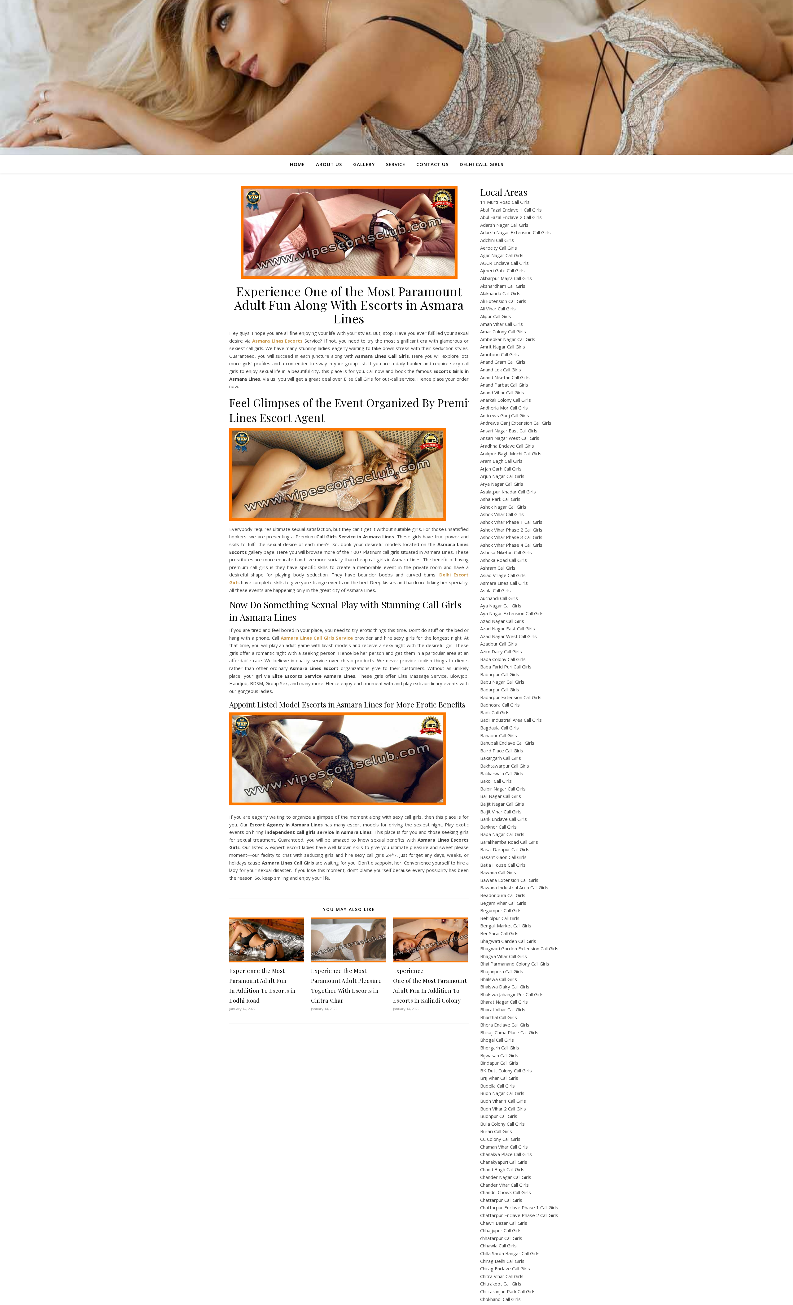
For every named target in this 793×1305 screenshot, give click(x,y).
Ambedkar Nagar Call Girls (507, 339)
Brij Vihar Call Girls (499, 1078)
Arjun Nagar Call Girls (502, 476)
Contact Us (432, 164)
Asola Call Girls (495, 590)
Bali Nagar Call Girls (500, 796)
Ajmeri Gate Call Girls (502, 270)
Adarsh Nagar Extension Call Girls (515, 232)
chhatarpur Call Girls (501, 1238)
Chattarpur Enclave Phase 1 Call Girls (519, 1207)
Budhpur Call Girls (498, 1116)
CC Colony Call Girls (500, 1139)
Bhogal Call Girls (497, 1040)
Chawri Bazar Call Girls (503, 1223)
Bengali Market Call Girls (505, 925)
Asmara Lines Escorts (277, 341)
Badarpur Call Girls (499, 689)
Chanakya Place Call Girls (506, 1154)
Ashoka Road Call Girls (503, 560)
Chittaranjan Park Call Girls (508, 1291)
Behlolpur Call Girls (499, 918)
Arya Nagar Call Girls (501, 484)
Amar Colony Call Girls (503, 331)
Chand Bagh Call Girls (502, 1169)
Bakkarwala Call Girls (501, 773)
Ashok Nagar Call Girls (503, 507)
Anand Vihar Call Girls (502, 392)
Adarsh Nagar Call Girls (504, 225)
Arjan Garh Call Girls (501, 469)
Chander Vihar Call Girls (504, 1185)
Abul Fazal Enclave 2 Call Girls (511, 217)
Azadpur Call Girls (498, 644)
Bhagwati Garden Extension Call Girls (519, 948)
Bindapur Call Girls (499, 1063)
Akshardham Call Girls (502, 286)
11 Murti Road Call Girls (505, 202)
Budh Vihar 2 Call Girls (503, 1109)
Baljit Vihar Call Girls (501, 811)
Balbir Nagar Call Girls (503, 789)
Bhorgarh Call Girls (499, 1047)
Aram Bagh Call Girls (501, 461)
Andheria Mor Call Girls (504, 408)
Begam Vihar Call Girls (503, 903)
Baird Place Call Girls (501, 750)
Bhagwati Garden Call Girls (508, 941)
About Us (329, 164)
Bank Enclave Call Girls (503, 819)
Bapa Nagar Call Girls (502, 834)
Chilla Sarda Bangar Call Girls (510, 1253)
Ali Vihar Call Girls (498, 308)
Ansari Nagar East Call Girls (508, 430)
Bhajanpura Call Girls (501, 971)
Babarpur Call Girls (499, 674)
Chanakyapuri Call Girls (503, 1162)
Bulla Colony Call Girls (502, 1124)
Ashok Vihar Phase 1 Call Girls (511, 522)
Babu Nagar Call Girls (502, 682)
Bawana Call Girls (498, 872)
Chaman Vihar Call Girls (504, 1147)
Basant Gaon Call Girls (503, 857)
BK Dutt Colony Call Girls (506, 1070)
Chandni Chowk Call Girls (505, 1192)
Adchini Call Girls (497, 240)
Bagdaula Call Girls (499, 728)
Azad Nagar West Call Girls (508, 636)
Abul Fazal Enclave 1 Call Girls (511, 210)
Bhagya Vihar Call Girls (503, 956)
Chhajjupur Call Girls (501, 1230)
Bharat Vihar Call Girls (502, 1009)
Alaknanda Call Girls (500, 293)
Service (395, 164)
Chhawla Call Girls (498, 1245)
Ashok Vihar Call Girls (502, 514)
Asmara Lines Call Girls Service (317, 638)
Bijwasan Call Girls (499, 1055)
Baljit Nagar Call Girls (502, 804)
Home (297, 164)
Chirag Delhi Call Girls (502, 1261)
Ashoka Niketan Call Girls (506, 552)
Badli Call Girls (495, 712)
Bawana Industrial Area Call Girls (514, 887)
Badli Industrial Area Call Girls (511, 720)
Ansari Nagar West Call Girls (509, 438)
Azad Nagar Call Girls (502, 621)
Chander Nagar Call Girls (505, 1177)
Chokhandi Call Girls (500, 1299)
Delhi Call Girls (481, 164)
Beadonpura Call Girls (502, 895)
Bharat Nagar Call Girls (504, 1002)
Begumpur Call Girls (501, 910)
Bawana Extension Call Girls (509, 880)
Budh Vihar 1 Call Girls (503, 1101)
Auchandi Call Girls (499, 598)
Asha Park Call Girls (500, 499)
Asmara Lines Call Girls (504, 583)
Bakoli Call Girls (496, 781)
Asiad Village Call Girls (503, 575)
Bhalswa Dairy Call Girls (504, 986)
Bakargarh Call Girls (500, 758)
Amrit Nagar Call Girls (502, 347)
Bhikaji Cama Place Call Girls (509, 1032)
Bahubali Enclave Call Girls (507, 743)
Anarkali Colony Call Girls (505, 400)
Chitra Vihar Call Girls (502, 1276)
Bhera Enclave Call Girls (504, 1025)
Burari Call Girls (496, 1131)
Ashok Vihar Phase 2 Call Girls (511, 530)
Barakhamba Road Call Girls (509, 842)
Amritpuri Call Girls (499, 354)
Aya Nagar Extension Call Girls (512, 613)
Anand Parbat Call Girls (504, 385)
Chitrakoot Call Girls (500, 1284)
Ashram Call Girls (497, 568)
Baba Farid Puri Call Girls (506, 666)
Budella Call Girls (497, 1086)
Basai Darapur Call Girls (504, 849)
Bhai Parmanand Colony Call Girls (514, 964)
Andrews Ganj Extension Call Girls (515, 423)
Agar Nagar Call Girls (502, 255)
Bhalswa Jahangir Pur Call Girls (512, 994)
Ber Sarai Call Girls (499, 933)
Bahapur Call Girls (498, 735)
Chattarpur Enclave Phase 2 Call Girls (519, 1215)
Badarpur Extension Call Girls (510, 697)
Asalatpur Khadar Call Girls (508, 491)
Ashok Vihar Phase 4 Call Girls (511, 545)
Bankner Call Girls (498, 827)
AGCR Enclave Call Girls (504, 263)
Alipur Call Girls (495, 316)
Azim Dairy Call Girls (501, 651)
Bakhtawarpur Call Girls (504, 766)
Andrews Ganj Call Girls (504, 415)
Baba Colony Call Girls (503, 659)
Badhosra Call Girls (500, 705)
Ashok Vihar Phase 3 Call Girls (511, 537)
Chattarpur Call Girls (501, 1200)
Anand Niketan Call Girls (505, 377)
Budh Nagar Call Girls (502, 1093)
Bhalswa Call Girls (498, 979)
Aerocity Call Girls (498, 248)
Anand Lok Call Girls (500, 369)
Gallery (364, 164)
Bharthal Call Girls (498, 1017)
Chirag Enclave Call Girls (505, 1268)
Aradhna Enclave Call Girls (507, 446)
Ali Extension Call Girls (503, 301)
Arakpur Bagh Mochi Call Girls (510, 453)
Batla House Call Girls (503, 865)
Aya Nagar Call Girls (500, 605)
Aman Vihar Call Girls (501, 324)
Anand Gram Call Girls (502, 362)
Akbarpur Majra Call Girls (506, 278)
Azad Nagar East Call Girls (507, 628)
